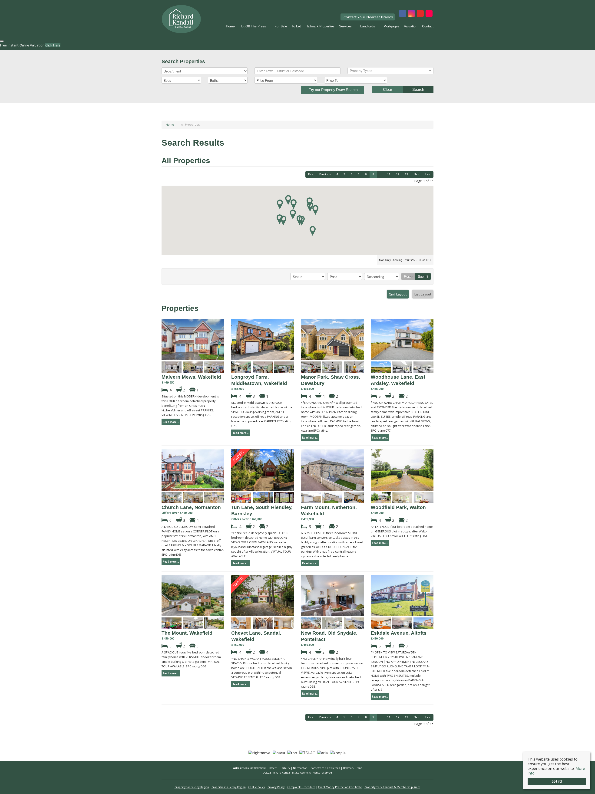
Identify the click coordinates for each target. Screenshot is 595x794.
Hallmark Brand (352, 768)
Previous (325, 174)
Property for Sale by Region (192, 787)
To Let (296, 26)
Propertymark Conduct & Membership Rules (392, 787)
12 (397, 174)
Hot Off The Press (252, 26)
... (381, 174)
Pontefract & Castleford (326, 768)
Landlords (367, 26)
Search (418, 90)
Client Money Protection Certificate (340, 787)
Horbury (285, 768)
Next (417, 174)
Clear (387, 90)
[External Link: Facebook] (402, 14)
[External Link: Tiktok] (429, 14)
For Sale (280, 26)
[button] (294, 204)
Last (428, 174)
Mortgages (391, 26)
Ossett (273, 768)
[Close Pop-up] (2, 41)
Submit (423, 276)
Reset (408, 276)
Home (230, 26)
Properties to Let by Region (229, 787)
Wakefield (260, 768)
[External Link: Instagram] (411, 14)
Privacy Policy (276, 787)
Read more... (171, 422)
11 (388, 174)
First (311, 174)
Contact (427, 26)
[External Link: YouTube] (420, 14)
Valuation (410, 26)
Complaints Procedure (301, 787)
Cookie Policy (256, 787)
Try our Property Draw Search (332, 90)
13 (406, 174)
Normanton (300, 768)
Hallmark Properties (319, 26)
